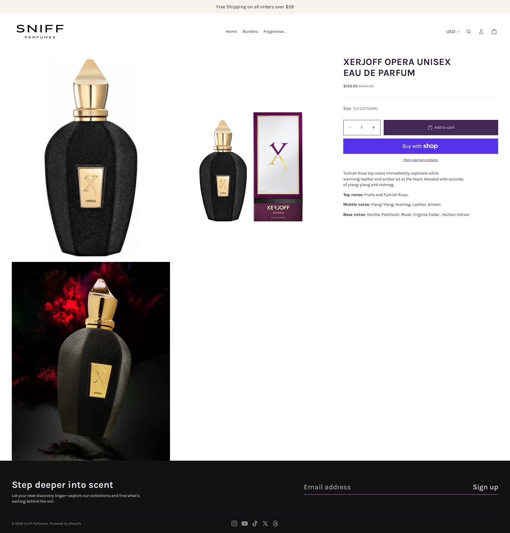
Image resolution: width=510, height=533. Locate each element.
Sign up (485, 487)
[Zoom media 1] (91, 155)
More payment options (420, 160)
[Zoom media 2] (250, 155)
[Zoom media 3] (91, 361)
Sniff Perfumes (36, 523)
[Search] (468, 31)
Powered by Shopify (65, 523)
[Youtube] (244, 523)
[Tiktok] (255, 523)
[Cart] (494, 31)
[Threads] (275, 523)
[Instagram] (234, 523)
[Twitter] (265, 523)
